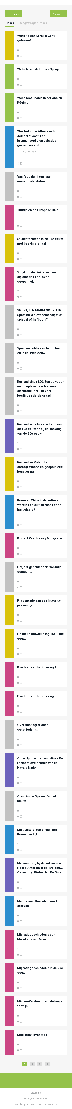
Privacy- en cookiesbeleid (36, 1098)
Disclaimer (36, 1093)
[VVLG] (7, 2)
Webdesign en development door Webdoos (36, 1104)
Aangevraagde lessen (33, 23)
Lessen (9, 23)
